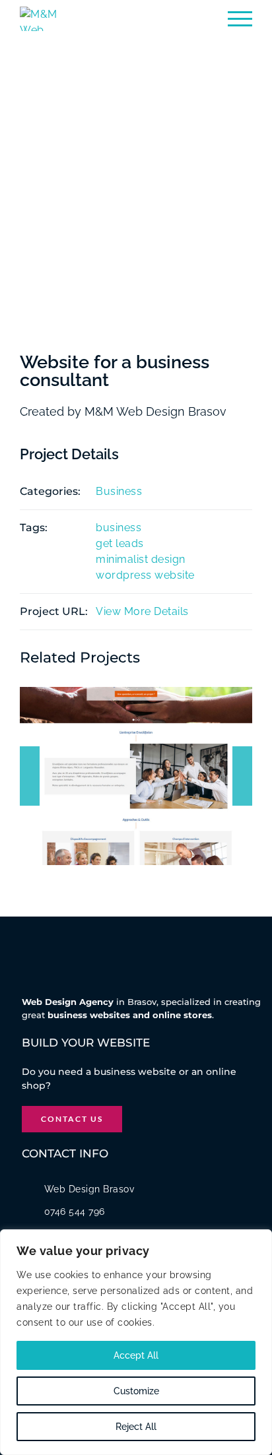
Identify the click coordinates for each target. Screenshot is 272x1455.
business (118, 527)
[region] (136, 1342)
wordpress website (145, 575)
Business (119, 491)
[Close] (258, 1240)
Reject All (136, 1426)
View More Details (142, 611)
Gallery (150, 763)
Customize (136, 1391)
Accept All (136, 1355)
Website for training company (121, 763)
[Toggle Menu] (240, 18)
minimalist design (141, 559)
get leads (120, 543)
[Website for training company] (136, 776)
